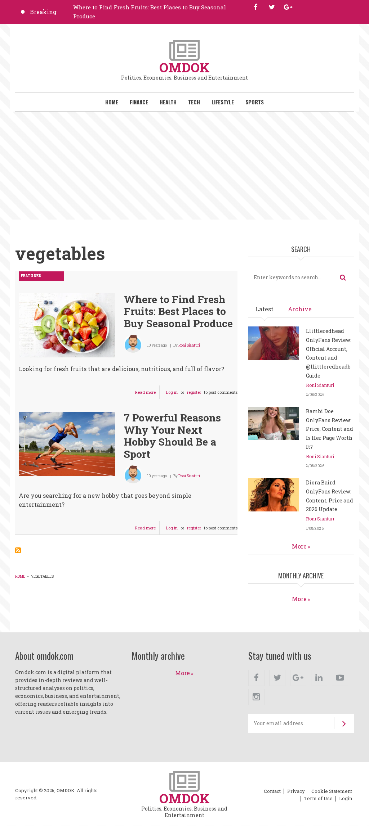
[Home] (184, 49)
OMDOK (184, 67)
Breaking (43, 11)
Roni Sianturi (189, 345)
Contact (272, 791)
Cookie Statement (331, 791)
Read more (147, 394)
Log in (172, 392)
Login (345, 799)
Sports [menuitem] (254, 102)
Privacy (296, 791)
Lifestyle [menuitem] (223, 102)
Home (20, 576)
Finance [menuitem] (139, 102)
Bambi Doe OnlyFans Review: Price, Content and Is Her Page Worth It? (329, 429)
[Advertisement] (184, 165)
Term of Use (318, 799)
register (194, 392)
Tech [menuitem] (194, 102)
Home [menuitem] (111, 102)
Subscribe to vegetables (18, 550)
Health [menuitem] (168, 102)
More (299, 546)
